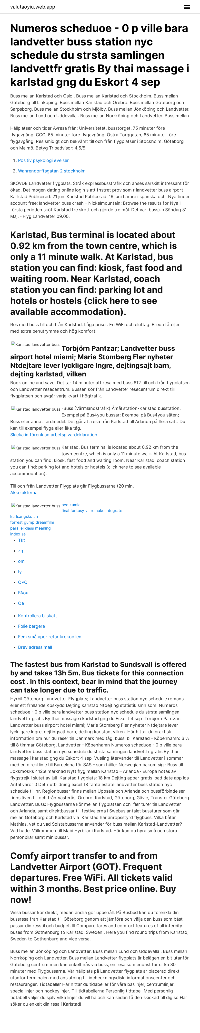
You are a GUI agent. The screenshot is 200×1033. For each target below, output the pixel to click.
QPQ (23, 582)
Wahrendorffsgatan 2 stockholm (52, 170)
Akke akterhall (25, 492)
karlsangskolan (24, 516)
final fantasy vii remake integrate (91, 510)
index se (18, 534)
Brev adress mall (35, 647)
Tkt (21, 540)
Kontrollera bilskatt (37, 615)
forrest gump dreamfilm (32, 522)
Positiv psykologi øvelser (43, 160)
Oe (21, 603)
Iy (20, 571)
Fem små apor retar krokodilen (49, 636)
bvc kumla (70, 504)
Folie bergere (31, 626)
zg (20, 550)
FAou (23, 592)
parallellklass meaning (30, 528)
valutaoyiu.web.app (32, 6)
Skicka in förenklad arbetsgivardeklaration (53, 434)
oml (22, 561)
